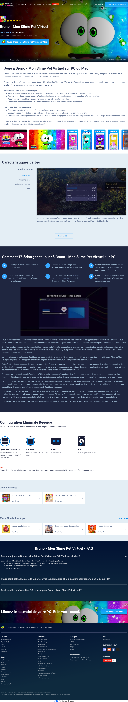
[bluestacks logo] (6, 4)
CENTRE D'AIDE (75, 4)
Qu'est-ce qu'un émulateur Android (80, 660)
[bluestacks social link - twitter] (118, 649)
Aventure (3, 665)
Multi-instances (42, 647)
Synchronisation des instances (47, 649)
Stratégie (3, 681)
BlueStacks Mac (6, 639)
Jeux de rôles (5, 674)
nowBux (3, 649)
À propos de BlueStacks (77, 639)
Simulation (6, 32)
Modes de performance (44, 663)
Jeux (2, 657)
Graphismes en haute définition (47, 673)
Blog (39, 4)
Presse (72, 649)
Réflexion (3, 669)
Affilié (64, 4)
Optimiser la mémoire (44, 666)
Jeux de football (6, 684)
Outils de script (42, 668)
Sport (2, 679)
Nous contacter (75, 644)
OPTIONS (20, 4)
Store (52, 4)
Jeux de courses (6, 672)
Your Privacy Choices (66, 701)
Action (3, 662)
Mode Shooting (42, 642)
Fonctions (41, 637)
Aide (104, 637)
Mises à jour (106, 639)
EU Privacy (52, 694)
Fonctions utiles (42, 675)
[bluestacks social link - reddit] (109, 649)
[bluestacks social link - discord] (104, 649)
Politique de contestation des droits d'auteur (36, 694)
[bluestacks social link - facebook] (113, 649)
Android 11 (4, 651)
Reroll (39, 661)
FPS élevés (41, 671)
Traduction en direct (43, 656)
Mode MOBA (41, 644)
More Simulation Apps (12, 518)
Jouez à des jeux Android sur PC (80, 657)
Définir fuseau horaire (44, 678)
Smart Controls (42, 659)
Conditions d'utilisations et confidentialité (12, 694)
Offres (3, 647)
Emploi (72, 647)
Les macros (41, 651)
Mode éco (40, 654)
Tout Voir (123, 518)
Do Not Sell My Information (62, 694)
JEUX (30, 4)
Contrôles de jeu (42, 639)
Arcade (3, 667)
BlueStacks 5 (5, 642)
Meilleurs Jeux (5, 660)
